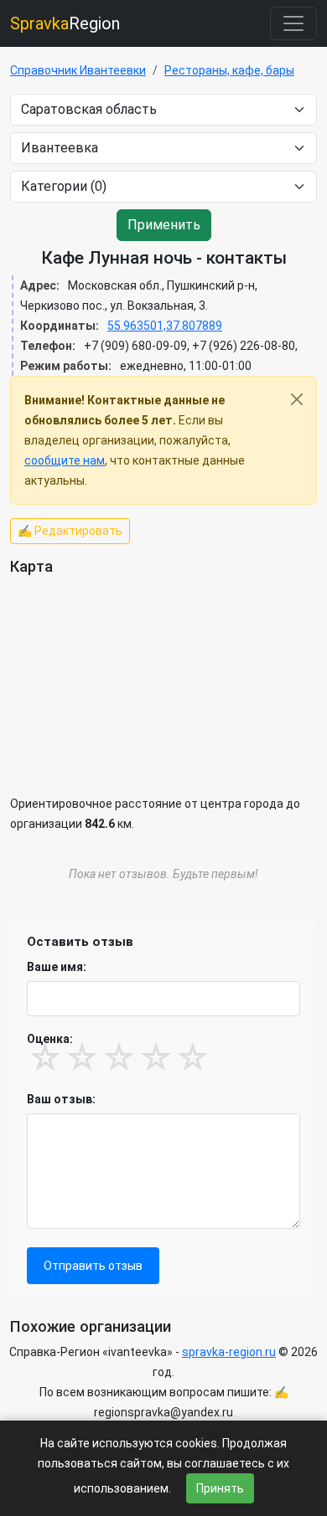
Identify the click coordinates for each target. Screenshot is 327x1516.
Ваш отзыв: (61, 1099)
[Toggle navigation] (293, 23)
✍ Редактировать (70, 530)
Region (65, 23)
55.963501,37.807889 (164, 325)
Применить (163, 225)
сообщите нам (64, 460)
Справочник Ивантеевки (78, 70)
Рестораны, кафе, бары (229, 70)
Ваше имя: (56, 967)
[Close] (297, 399)
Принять (220, 1488)
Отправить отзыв (93, 1265)
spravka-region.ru (229, 1352)
